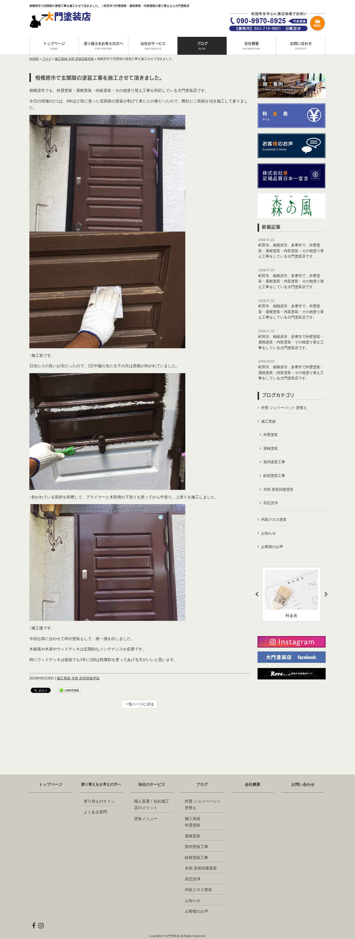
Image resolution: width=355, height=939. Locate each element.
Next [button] (326, 594)
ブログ (46, 59)
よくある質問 (95, 812)
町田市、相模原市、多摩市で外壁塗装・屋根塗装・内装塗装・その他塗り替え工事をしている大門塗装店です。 (291, 339)
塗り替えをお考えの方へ (101, 784)
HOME (34, 59)
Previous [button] (256, 594)
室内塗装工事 (274, 462)
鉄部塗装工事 (274, 476)
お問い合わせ (303, 784)
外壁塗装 (270, 435)
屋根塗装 (270, 448)
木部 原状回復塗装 (81, 59)
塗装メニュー (145, 818)
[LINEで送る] (69, 690)
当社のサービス (151, 784)
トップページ (50, 784)
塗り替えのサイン (99, 801)
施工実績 (61, 59)
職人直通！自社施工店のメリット (151, 804)
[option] (291, 594)
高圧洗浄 (270, 503)
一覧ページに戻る (139, 704)
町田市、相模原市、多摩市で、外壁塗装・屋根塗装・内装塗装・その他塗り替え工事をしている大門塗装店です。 (291, 248)
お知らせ (268, 533)
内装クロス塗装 (274, 519)
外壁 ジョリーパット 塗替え (284, 408)
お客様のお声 (272, 547)
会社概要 (252, 784)
